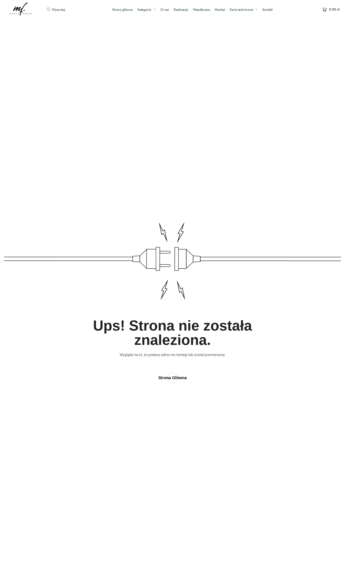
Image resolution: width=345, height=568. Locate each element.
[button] (56, 9)
